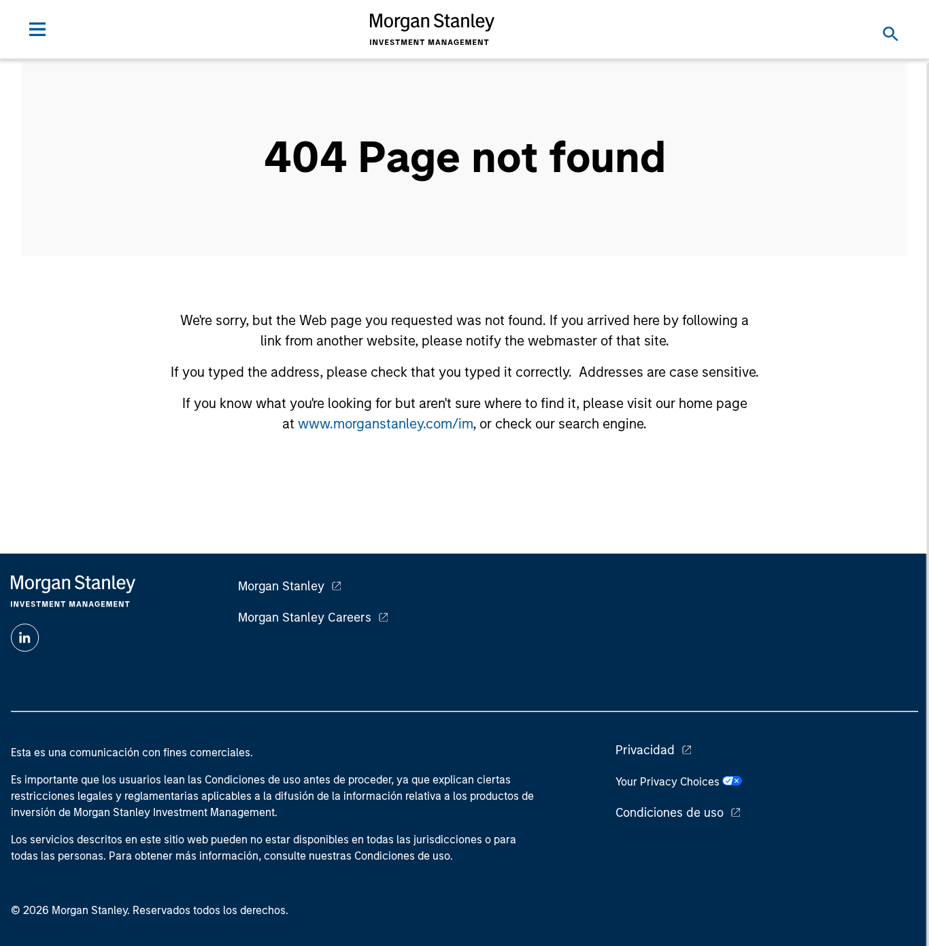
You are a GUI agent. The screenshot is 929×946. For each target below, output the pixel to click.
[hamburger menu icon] (37, 29)
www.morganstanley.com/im (385, 424)
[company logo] (432, 29)
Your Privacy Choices (668, 781)
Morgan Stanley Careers (304, 617)
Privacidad (645, 750)
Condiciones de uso (669, 812)
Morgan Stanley (281, 586)
